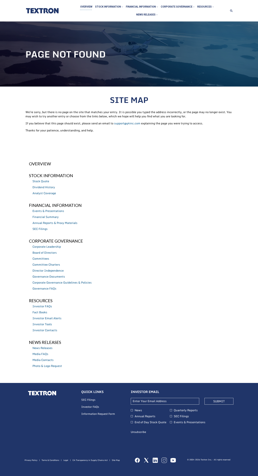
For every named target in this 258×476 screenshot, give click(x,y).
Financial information (55, 205)
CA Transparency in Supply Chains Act (90, 460)
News (138, 410)
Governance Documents (48, 276)
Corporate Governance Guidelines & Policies (62, 282)
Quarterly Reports (186, 410)
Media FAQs (40, 354)
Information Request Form (102, 413)
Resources (40, 300)
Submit (219, 401)
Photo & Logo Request (47, 366)
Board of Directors (44, 252)
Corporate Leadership (46, 246)
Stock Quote (40, 181)
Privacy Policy (31, 460)
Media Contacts (43, 360)
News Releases (45, 342)
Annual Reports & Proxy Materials (54, 223)
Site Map (116, 460)
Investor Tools (42, 324)
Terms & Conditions (50, 460)
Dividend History (43, 187)
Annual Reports (145, 416)
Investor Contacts (44, 330)
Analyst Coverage (44, 193)
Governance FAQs (44, 288)
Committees (40, 258)
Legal (65, 460)
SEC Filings (40, 229)
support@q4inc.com (127, 123)
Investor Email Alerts (46, 318)
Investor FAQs (42, 306)
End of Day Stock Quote (150, 422)
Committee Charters (46, 264)
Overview (40, 163)
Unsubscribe (138, 432)
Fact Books (39, 312)
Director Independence (48, 270)
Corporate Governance (56, 240)
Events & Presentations (48, 211)
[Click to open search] (230, 10)
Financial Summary (45, 217)
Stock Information (51, 175)
